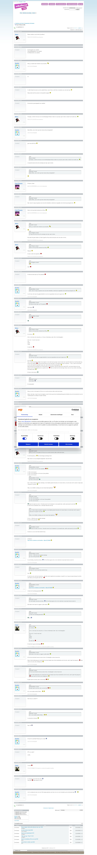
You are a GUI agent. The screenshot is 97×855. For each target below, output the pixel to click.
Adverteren (36, 852)
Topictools (72, 29)
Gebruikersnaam (66, 7)
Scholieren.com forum (19, 23)
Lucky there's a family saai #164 (28, 842)
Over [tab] (72, 414)
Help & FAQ (63, 852)
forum (24, 1)
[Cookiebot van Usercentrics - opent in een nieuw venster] (72, 410)
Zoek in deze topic (79, 29)
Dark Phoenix (18, 183)
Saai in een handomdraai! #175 (27, 833)
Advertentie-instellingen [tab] (56, 414)
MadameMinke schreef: (34, 289)
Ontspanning (26, 23)
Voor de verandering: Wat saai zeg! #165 (29, 839)
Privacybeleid (42, 852)
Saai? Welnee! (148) (21, 24)
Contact (68, 852)
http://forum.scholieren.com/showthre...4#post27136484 (39, 540)
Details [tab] (40, 414)
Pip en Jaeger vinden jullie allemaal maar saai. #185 (32, 827)
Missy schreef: (32, 158)
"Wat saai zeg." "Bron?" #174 (27, 836)
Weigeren (28, 444)
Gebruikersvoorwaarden (50, 852)
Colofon (58, 852)
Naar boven (81, 850)
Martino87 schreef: (33, 171)
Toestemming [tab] (24, 414)
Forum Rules (16, 820)
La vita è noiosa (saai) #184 (27, 830)
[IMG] (15, 817)
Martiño (17, 63)
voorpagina (21, 1)
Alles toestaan (68, 444)
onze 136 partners (26, 421)
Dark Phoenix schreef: (34, 246)
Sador (16, 625)
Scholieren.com (75, 850)
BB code (15, 816)
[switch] (40, 438)
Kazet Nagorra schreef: (34, 232)
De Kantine (32, 23)
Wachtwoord (66, 9)
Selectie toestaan (48, 444)
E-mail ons (70, 850)
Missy (16, 34)
